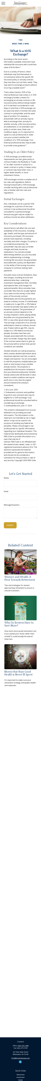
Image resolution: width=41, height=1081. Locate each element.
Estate (20, 1080)
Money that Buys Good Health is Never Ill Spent (18, 673)
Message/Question (11, 505)
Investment (20, 1077)
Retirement (20, 1075)
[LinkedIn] (20, 1061)
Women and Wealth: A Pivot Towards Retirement (19, 578)
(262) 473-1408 (23, 1046)
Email (6, 491)
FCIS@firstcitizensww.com (20, 1058)
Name (6, 478)
